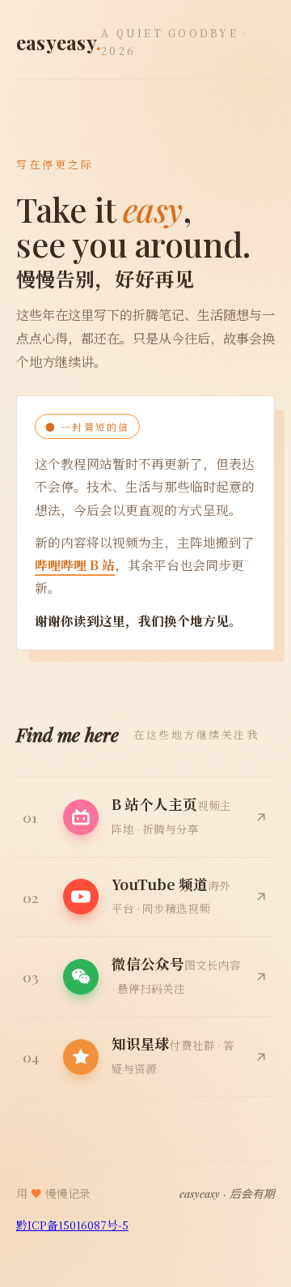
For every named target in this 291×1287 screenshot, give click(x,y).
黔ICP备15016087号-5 (72, 1225)
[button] (145, 977)
